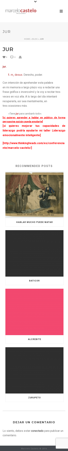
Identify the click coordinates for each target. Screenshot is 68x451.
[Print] (22, 57)
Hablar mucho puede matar (34, 222)
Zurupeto (34, 397)
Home (27, 39)
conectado (37, 430)
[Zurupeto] (34, 370)
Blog (35, 39)
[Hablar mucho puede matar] (34, 195)
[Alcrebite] (34, 312)
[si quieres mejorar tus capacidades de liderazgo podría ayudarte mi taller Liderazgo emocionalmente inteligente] (34, 130)
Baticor (34, 281)
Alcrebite (34, 339)
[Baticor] (34, 253)
